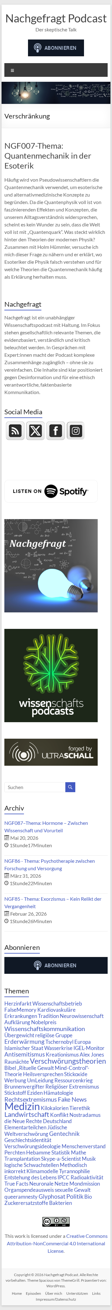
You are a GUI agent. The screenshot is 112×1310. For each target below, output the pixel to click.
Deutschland (57, 1121)
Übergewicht (19, 1035)
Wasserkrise (58, 1048)
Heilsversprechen (43, 1074)
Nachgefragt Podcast (56, 18)
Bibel (10, 1068)
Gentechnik (64, 1133)
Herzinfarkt (17, 1003)
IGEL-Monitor (89, 1048)
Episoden (33, 1293)
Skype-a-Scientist (61, 1158)
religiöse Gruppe (53, 1035)
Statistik (60, 1152)
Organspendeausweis (29, 1190)
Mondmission (84, 1183)
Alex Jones (92, 1054)
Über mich (53, 1293)
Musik (89, 1158)
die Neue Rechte (23, 1121)
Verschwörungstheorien (68, 1061)
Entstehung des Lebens (30, 1177)
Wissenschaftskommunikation (44, 1028)
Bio (88, 1196)
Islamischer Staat (23, 1048)
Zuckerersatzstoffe (26, 1203)
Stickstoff (15, 1092)
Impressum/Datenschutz (56, 1299)
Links (96, 1293)
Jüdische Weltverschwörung (35, 1130)
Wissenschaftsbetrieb (57, 1003)
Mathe (78, 1152)
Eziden (35, 1092)
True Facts (16, 1183)
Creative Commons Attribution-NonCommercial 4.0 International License (57, 1243)
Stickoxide (75, 1074)
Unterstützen (77, 1293)
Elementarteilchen (25, 1127)
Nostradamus (84, 1115)
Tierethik (79, 1108)
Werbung (15, 1080)
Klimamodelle (42, 1171)
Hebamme (38, 1152)
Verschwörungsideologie (32, 1146)
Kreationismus (62, 1054)
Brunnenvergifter (24, 1086)
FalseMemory (20, 1009)
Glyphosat (52, 1196)
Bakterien (60, 1203)
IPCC (64, 1177)
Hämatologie (58, 1092)
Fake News (72, 1099)
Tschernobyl (59, 1041)
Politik (74, 1196)
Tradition (48, 1016)
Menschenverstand (84, 1146)
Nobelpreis (43, 1022)
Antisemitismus (24, 1054)
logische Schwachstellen (31, 1165)
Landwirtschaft (26, 1114)
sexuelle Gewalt (73, 1190)
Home (17, 1293)
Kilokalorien (54, 1108)
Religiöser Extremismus (72, 1086)
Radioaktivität (87, 1177)
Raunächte (16, 1061)
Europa (82, 1041)
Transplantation (22, 1158)
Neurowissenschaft (82, 1016)
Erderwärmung (24, 1041)
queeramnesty (21, 1196)
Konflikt (59, 1115)
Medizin (22, 1106)
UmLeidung (40, 1080)
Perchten (14, 1152)
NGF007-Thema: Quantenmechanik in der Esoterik (47, 155)
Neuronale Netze (48, 1183)
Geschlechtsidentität (27, 1140)
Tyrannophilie (74, 1171)
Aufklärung (17, 1022)
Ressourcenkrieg (73, 1080)
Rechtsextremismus (30, 1099)
